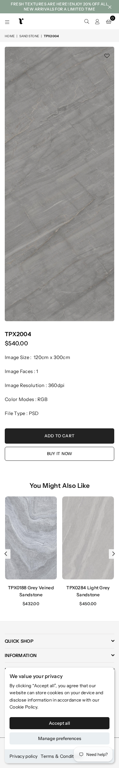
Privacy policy (23, 756)
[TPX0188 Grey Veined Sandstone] (31, 537)
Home (10, 36)
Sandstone (29, 36)
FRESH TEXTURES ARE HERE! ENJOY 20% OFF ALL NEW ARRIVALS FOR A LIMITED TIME (59, 6)
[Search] (86, 21)
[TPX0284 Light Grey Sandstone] (88, 537)
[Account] (97, 21)
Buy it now (59, 453)
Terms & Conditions (61, 756)
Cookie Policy (23, 707)
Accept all (59, 723)
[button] (108, 21)
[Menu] (7, 21)
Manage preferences (59, 738)
